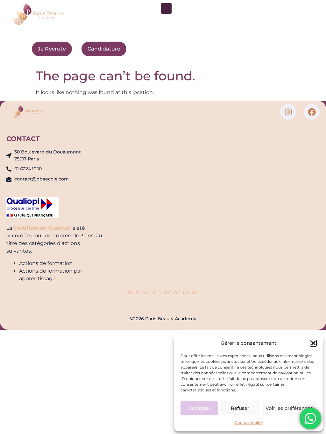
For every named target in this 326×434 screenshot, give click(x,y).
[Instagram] (288, 112)
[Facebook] (312, 112)
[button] (313, 343)
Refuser (240, 408)
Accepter (199, 408)
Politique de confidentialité (163, 292)
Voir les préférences (289, 408)
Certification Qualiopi (42, 228)
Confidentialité (249, 422)
